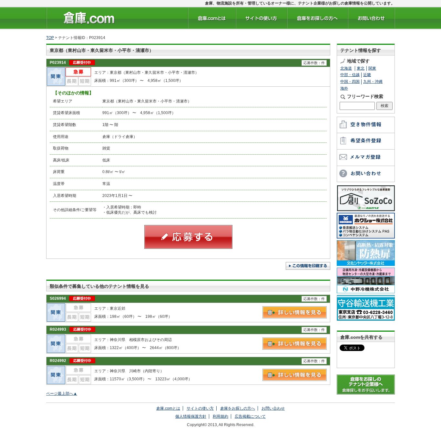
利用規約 (220, 416)
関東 (372, 68)
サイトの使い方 (200, 408)
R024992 (58, 360)
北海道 (346, 68)
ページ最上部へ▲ (61, 393)
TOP (50, 37)
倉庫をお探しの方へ (237, 408)
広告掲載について (250, 416)
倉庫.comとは (168, 408)
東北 (360, 68)
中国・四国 (350, 81)
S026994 (58, 298)
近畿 (367, 75)
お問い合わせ (273, 408)
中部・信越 (350, 75)
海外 (344, 88)
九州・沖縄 (373, 81)
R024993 (58, 329)
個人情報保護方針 (190, 416)
